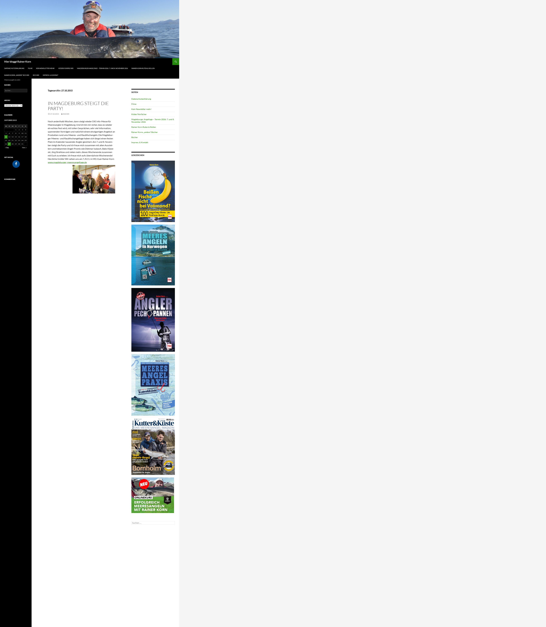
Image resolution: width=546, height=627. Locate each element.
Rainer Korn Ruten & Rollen (143, 68)
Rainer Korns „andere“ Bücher (16, 75)
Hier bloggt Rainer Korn (17, 61)
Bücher (36, 75)
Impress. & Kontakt (50, 75)
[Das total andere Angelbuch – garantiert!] (153, 319)
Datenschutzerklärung (14, 68)
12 (6, 137)
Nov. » (24, 147)
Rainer (66, 114)
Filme (30, 68)
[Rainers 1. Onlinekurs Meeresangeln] (152, 495)
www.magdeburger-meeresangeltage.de (67, 162)
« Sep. (7, 147)
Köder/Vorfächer (65, 68)
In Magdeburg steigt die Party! (78, 105)
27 (9, 144)
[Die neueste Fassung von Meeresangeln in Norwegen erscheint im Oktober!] (153, 255)
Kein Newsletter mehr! (45, 68)
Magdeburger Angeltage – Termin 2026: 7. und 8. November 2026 (102, 68)
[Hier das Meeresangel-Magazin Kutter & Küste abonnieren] (153, 446)
